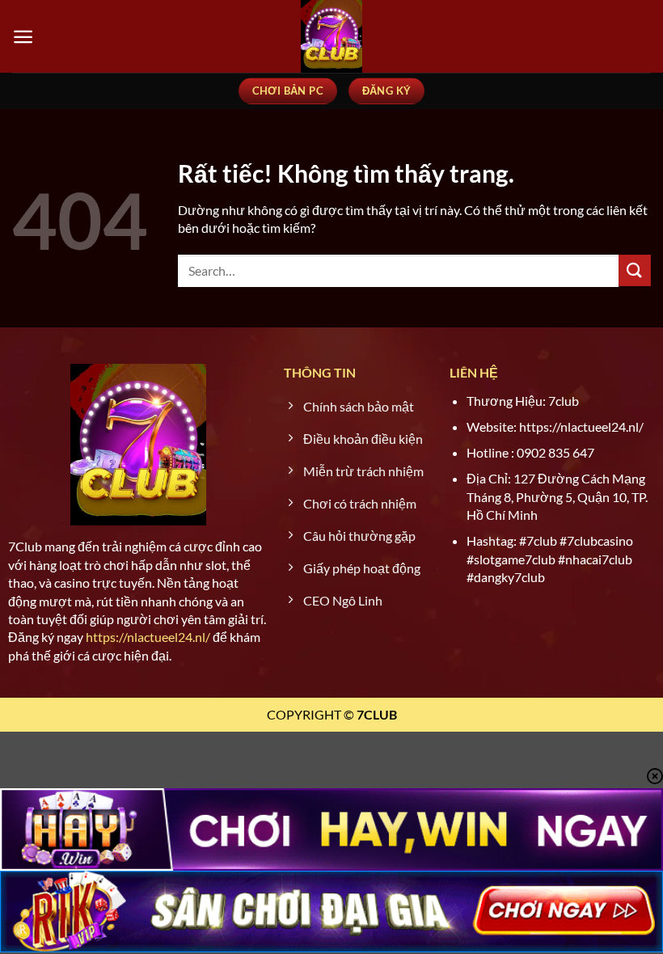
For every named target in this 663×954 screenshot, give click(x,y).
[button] (23, 36)
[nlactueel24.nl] (331, 36)
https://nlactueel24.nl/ (148, 636)
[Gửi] (635, 270)
